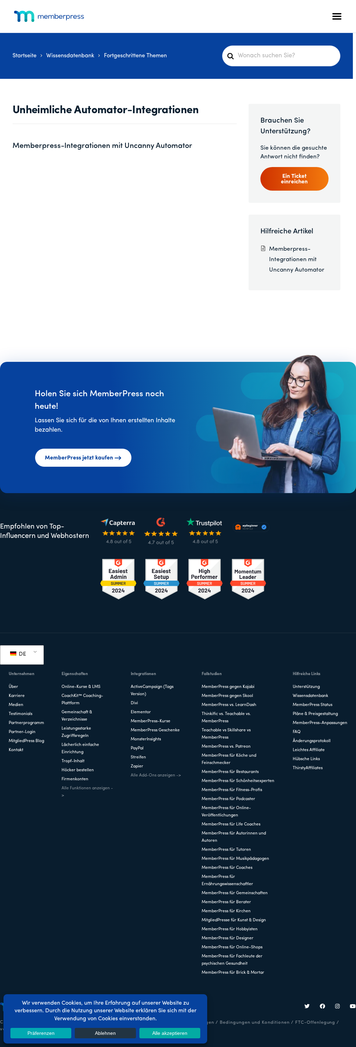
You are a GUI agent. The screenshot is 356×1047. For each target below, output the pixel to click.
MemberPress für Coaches (227, 868)
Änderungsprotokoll (312, 741)
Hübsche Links (306, 759)
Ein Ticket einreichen (294, 179)
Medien (16, 705)
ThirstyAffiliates (308, 768)
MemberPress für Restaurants (230, 772)
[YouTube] (353, 1007)
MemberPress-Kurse (150, 721)
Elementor (141, 712)
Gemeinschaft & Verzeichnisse (77, 716)
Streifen (138, 757)
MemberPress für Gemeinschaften (235, 893)
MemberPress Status (312, 705)
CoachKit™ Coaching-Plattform (82, 699)
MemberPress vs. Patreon (226, 747)
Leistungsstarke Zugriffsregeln (76, 732)
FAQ (297, 732)
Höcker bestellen (78, 770)
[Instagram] (337, 1007)
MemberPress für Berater (226, 902)
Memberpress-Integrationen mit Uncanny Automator (102, 146)
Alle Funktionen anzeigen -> (87, 792)
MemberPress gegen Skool (227, 696)
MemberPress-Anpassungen (320, 723)
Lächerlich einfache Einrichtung (80, 748)
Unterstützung (306, 687)
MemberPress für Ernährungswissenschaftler (227, 880)
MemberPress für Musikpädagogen (235, 859)
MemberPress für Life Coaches (231, 824)
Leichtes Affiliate (309, 750)
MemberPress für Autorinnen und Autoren (234, 837)
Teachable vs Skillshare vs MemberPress (226, 734)
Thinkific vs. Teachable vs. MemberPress (226, 717)
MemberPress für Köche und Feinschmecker (229, 759)
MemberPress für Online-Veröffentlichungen (226, 811)
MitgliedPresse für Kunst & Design (234, 920)
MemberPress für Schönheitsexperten (238, 781)
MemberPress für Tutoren (226, 850)
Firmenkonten (75, 779)
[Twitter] (307, 1007)
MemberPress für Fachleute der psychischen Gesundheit (232, 960)
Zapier (137, 766)
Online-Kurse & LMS (81, 687)
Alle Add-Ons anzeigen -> (156, 775)
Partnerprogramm (26, 723)
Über (13, 687)
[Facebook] (322, 1007)
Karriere (17, 696)
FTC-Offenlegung (315, 1022)
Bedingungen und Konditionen (255, 1022)
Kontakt (16, 750)
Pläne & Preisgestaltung (315, 714)
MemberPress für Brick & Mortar (233, 973)
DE (21, 654)
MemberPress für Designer (227, 938)
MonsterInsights (146, 739)
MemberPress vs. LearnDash (229, 705)
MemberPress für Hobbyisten (230, 929)
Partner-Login (22, 732)
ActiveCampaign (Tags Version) (152, 690)
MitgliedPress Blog (26, 741)
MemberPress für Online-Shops (232, 947)
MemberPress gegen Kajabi (228, 687)
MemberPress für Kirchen (226, 911)
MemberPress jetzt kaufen (79, 458)
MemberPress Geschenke (155, 730)
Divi (134, 703)
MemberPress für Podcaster (228, 799)
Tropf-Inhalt (73, 761)
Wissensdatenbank (310, 696)
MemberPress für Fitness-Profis (232, 790)
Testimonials (20, 714)
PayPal (137, 748)
